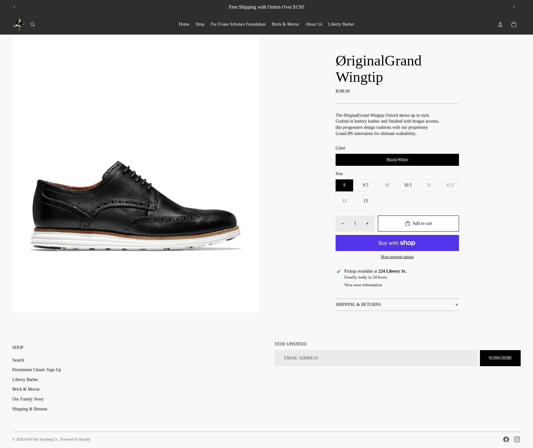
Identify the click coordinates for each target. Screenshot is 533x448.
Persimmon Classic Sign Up (36, 369)
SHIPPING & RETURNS (358, 304)
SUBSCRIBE (500, 358)
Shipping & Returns (29, 409)
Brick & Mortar (26, 389)
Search (18, 360)
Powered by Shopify (75, 439)
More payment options (397, 257)
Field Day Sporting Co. (41, 439)
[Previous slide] (14, 7)
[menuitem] (184, 24)
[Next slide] (514, 7)
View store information (363, 285)
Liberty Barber (25, 379)
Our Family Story (27, 399)
